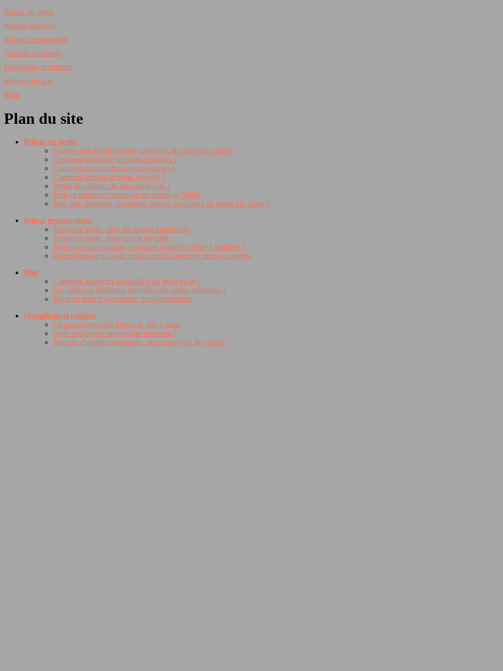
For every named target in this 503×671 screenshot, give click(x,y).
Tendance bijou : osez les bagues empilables (121, 229)
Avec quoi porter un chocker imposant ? (115, 333)
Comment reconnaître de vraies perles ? (114, 168)
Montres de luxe (29, 81)
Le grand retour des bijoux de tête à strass (117, 324)
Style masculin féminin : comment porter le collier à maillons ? (149, 247)
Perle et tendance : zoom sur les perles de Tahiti (126, 195)
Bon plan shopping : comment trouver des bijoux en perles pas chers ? (161, 203)
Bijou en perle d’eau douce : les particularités (122, 299)
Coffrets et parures (32, 53)
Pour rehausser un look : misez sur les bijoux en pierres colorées (152, 256)
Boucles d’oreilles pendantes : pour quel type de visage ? (140, 342)
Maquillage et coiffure (38, 67)
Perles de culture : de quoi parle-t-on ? (111, 186)
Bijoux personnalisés (36, 39)
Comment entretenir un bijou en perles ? (115, 159)
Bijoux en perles (29, 12)
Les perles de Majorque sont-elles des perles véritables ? (139, 290)
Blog (11, 94)
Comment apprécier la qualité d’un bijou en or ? (127, 281)
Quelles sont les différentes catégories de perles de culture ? (144, 150)
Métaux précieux (30, 26)
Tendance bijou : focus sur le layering (111, 238)
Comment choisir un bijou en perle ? (109, 177)
